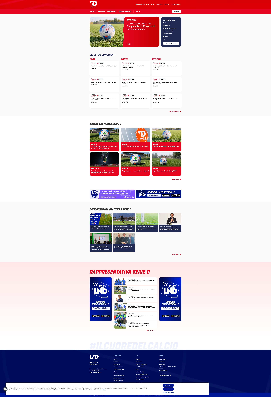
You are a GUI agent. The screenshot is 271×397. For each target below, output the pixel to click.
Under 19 (101, 11)
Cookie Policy (102, 389)
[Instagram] (148, 4)
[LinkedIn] (154, 4)
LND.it (138, 11)
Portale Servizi (170, 43)
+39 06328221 (95, 370)
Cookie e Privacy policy (166, 395)
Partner (166, 4)
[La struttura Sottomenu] (179, 4)
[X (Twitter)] (150, 4)
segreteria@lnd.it (97, 372)
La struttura (175, 4)
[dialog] (107, 389)
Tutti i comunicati (174, 111)
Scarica (101, 63)
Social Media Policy (155, 395)
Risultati (176, 11)
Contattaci (159, 4)
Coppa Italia (111, 11)
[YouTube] (152, 4)
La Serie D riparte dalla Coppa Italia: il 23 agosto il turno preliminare (141, 26)
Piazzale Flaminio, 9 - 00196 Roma (98, 369)
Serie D (92, 11)
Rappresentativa (125, 11)
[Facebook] (147, 4)
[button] (5, 389)
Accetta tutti (168, 385)
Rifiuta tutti (168, 389)
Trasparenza (136, 395)
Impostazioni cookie (177, 395)
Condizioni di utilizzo (145, 395)
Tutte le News (175, 179)
